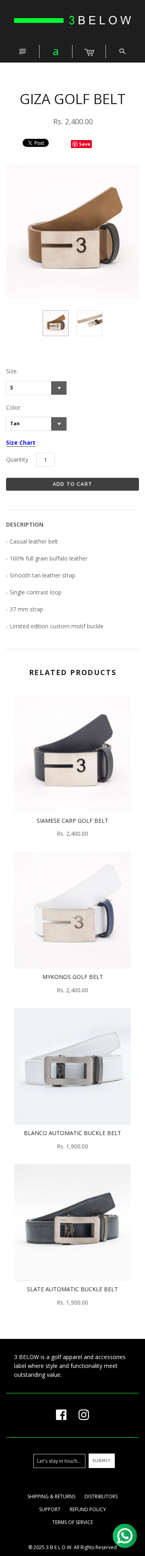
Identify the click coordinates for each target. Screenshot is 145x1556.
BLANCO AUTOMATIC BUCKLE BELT (72, 1133)
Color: (13, 407)
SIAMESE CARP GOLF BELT (72, 820)
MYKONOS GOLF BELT (72, 977)
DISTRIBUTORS (101, 1496)
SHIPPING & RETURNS (51, 1496)
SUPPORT (49, 1509)
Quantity (17, 459)
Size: (12, 371)
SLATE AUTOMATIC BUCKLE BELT (72, 1289)
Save (84, 144)
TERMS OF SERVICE (72, 1522)
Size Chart (20, 442)
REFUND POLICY (88, 1509)
